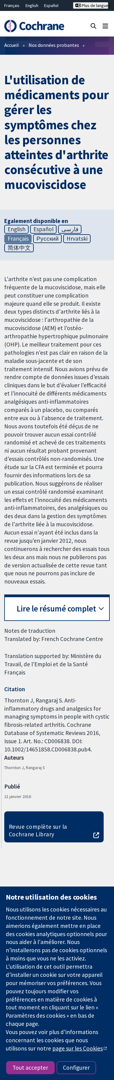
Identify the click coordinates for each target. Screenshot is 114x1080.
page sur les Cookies (77, 1048)
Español (51, 5)
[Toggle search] (93, 26)
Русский (47, 238)
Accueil (11, 45)
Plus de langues (94, 5)
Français (11, 5)
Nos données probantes (54, 45)
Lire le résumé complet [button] (56, 609)
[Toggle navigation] (105, 26)
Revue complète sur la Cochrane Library (38, 830)
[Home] (34, 26)
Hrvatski (77, 238)
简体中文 (19, 247)
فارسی (69, 229)
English (32, 5)
